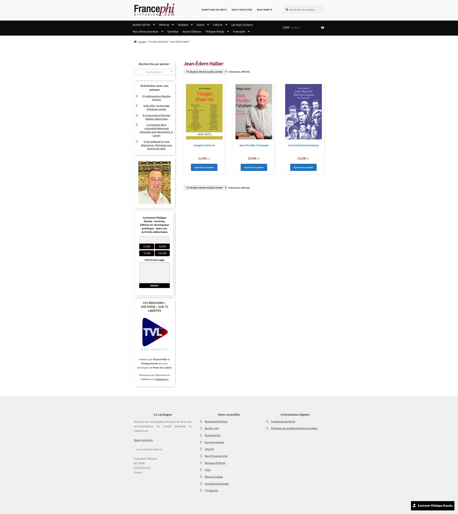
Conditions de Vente (214, 9)
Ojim (208, 469)
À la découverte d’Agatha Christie (156, 98)
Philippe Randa (215, 31)
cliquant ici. (162, 379)
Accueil (142, 41)
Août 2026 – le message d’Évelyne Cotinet (156, 107)
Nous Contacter (242, 9)
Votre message (154, 260)
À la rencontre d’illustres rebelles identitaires (156, 117)
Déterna (164, 24)
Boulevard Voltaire (216, 421)
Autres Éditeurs (192, 31)
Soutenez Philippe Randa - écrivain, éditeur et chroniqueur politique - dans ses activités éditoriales (154, 225)
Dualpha (183, 24)
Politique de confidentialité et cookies (294, 428)
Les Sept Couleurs (242, 24)
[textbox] (154, 72)
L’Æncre (218, 24)
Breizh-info (212, 428)
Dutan (200, 24)
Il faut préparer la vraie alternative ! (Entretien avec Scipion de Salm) (156, 145)
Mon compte (264, 9)
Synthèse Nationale (217, 483)
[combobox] (154, 72)
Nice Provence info (216, 456)
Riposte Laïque (214, 476)
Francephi (239, 31)
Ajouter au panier (204, 167)
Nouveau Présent (215, 463)
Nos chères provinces (146, 31)
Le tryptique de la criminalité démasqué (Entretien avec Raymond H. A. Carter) (156, 130)
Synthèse (173, 31)
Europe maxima (214, 442)
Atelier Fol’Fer (141, 24)
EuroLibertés (213, 435)
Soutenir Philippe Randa (435, 505)
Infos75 (209, 449)
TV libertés (211, 490)
